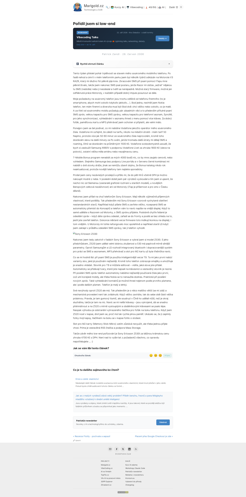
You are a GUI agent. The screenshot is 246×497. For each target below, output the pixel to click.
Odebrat (163, 422)
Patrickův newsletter (133, 471)
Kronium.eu (130, 478)
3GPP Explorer (106, 481)
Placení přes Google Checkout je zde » (154, 436)
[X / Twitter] (123, 449)
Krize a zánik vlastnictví (87, 379)
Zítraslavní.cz (106, 485)
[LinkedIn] (129, 449)
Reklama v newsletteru (134, 475)
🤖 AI (161, 7)
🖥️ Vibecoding (134, 7)
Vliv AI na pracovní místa (110, 478)
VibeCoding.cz (106, 468)
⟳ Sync (167, 355)
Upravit (78, 440)
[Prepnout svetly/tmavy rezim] (181, 7)
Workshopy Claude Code (135, 468)
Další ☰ (173, 7)
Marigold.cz (94, 5)
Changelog (129, 485)
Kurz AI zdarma (131, 465)
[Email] (110, 449)
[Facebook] (116, 449)
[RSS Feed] (135, 449)
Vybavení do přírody (133, 481)
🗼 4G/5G (150, 7)
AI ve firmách (106, 471)
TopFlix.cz (105, 475)
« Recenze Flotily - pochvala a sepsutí (91, 436)
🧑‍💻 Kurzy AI (117, 7)
